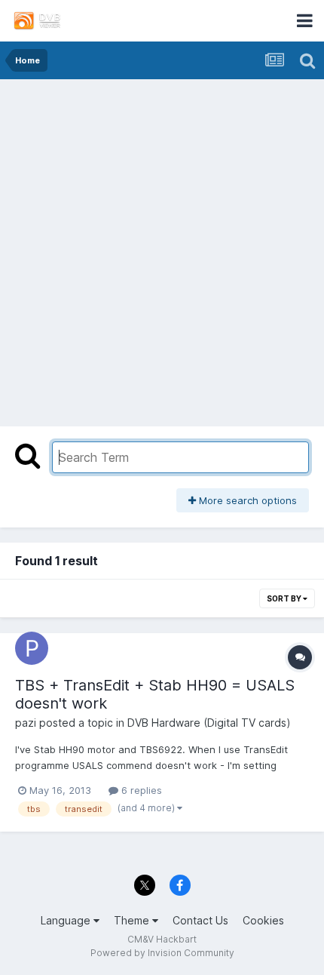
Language (67, 920)
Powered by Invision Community (162, 952)
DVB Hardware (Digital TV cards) (209, 722)
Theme (133, 920)
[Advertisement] (162, 249)
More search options (246, 500)
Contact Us (200, 920)
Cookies (263, 920)
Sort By (285, 598)
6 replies (140, 790)
